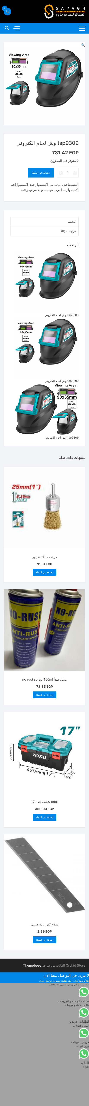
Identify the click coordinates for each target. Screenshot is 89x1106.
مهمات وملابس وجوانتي (37, 190)
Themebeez (32, 965)
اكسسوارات (20, 184)
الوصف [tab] (72, 221)
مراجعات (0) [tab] (68, 231)
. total (59, 184)
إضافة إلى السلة (40, 172)
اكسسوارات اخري (67, 190)
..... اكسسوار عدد (41, 184)
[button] (83, 45)
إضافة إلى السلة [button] (44, 572)
